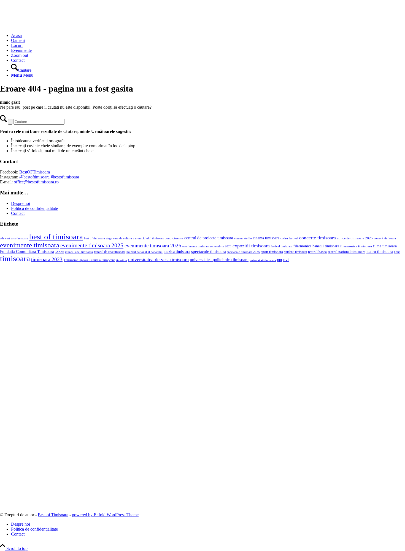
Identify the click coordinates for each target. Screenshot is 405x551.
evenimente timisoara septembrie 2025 (206, 246)
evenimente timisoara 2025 (91, 245)
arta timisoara (19, 238)
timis (397, 251)
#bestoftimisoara (65, 177)
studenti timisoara (295, 252)
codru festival (289, 238)
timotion (121, 260)
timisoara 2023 (47, 259)
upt (279, 260)
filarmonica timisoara (356, 246)
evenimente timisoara (29, 245)
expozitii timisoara (251, 245)
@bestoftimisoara (34, 177)
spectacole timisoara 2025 (243, 251)
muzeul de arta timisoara (109, 252)
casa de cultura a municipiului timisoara (138, 238)
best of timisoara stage (98, 238)
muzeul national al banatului (144, 251)
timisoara (15, 258)
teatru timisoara (379, 251)
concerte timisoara (317, 237)
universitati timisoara (263, 260)
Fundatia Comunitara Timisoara (27, 251)
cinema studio (243, 238)
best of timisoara (56, 236)
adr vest (5, 238)
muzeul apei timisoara (79, 251)
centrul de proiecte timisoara (208, 237)
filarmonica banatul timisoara (316, 246)
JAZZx (59, 251)
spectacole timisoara (208, 251)
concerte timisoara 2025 (355, 238)
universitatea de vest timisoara (158, 259)
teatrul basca (317, 252)
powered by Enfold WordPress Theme (105, 514)
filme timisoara (385, 246)
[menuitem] (208, 35)
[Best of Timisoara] (41, 26)
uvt (286, 259)
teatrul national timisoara (346, 252)
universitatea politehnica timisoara (219, 259)
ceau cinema (174, 238)
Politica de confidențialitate (34, 208)
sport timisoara (272, 252)
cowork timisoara (385, 238)
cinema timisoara (266, 238)
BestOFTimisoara (34, 172)
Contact (18, 213)
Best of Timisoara (53, 514)
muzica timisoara (177, 251)
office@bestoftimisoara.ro (36, 182)
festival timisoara (281, 246)
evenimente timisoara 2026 (153, 245)
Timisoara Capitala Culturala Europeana (89, 260)
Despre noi (20, 203)
